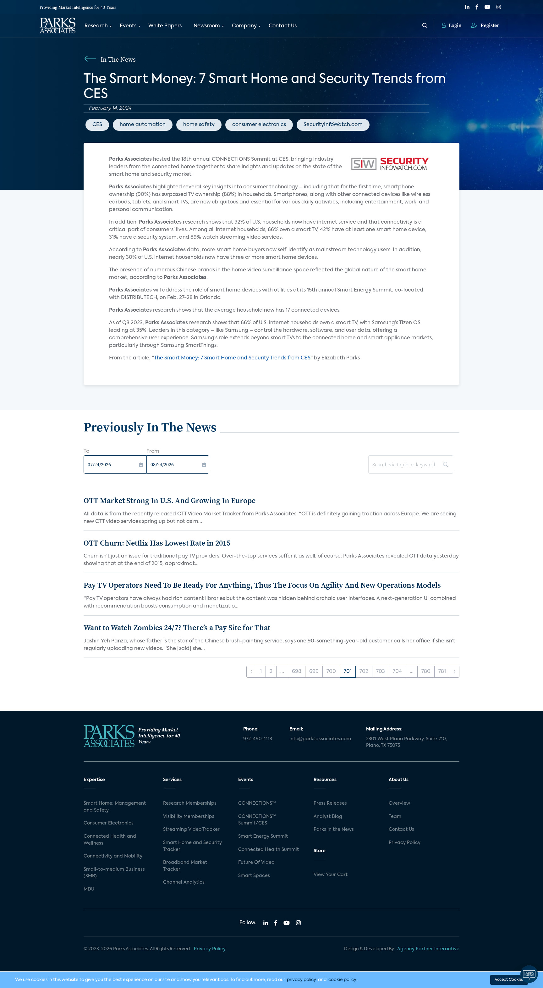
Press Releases (330, 803)
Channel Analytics (184, 882)
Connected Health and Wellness (110, 840)
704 (397, 671)
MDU (89, 889)
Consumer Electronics (109, 823)
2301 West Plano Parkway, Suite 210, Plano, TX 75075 (406, 742)
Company (244, 26)
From (152, 451)
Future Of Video (256, 862)
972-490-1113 (257, 739)
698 (296, 671)
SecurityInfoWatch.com (333, 124)
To (86, 451)
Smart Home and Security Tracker (192, 846)
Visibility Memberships (188, 816)
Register (489, 25)
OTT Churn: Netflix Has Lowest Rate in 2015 (157, 543)
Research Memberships (190, 803)
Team (395, 816)
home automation (143, 124)
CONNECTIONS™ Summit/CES (257, 820)
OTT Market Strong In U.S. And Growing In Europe (169, 500)
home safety (199, 124)
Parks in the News (334, 829)
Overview (399, 803)
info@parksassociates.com (320, 739)
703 (380, 671)
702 (363, 671)
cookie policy (342, 980)
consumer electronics (259, 124)
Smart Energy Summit (263, 836)
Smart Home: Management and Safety (115, 807)
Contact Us (283, 26)
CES (97, 124)
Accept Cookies (509, 980)
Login (454, 25)
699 (314, 671)
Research (96, 26)
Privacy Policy (404, 843)
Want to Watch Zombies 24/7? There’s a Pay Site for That (177, 627)
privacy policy (301, 980)
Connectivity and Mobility (113, 856)
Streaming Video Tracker (191, 829)
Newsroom (207, 26)
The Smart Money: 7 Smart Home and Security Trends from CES (232, 358)
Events (128, 26)
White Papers (165, 26)
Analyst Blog (328, 816)
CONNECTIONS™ (257, 803)
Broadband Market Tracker (185, 866)
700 (331, 671)
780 (426, 671)
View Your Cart (331, 875)
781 (442, 671)
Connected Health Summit (268, 849)
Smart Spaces (254, 876)
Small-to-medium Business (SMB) (114, 873)
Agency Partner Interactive (428, 949)
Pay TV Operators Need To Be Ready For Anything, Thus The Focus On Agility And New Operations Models (262, 585)
